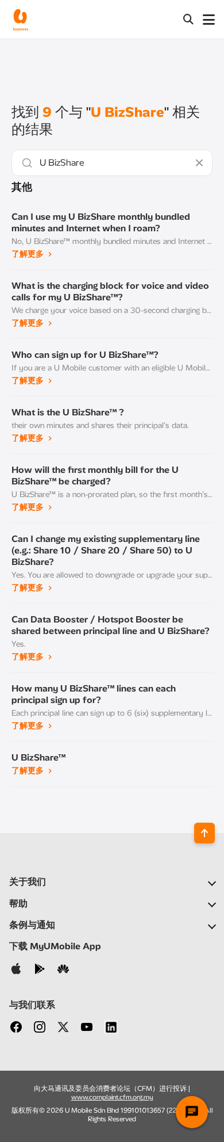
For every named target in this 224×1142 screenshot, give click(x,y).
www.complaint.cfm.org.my (112, 1097)
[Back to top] (204, 833)
